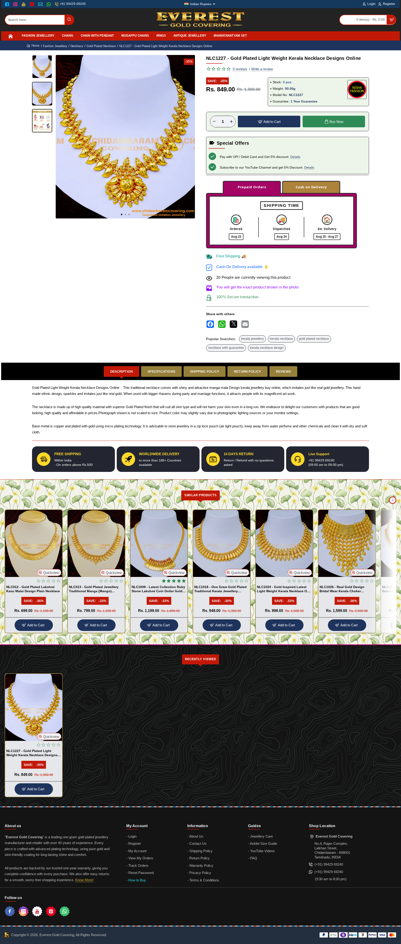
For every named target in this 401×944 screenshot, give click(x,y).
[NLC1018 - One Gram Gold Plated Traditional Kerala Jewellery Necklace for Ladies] (221, 543)
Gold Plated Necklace (101, 46)
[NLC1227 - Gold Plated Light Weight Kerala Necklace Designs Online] (33, 707)
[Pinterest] (32, 4)
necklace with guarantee (226, 347)
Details (295, 157)
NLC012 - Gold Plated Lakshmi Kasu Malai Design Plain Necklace (33, 589)
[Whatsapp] (64, 911)
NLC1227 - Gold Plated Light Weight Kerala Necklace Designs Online (32, 753)
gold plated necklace (314, 338)
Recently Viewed (200, 659)
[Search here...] (69, 20)
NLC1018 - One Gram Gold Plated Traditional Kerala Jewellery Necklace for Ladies (220, 589)
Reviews (283, 371)
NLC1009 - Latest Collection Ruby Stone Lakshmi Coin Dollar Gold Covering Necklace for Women (158, 589)
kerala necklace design (267, 347)
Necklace (77, 46)
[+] (231, 121)
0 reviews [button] (240, 69)
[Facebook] (8, 4)
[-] (214, 121)
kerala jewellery (252, 338)
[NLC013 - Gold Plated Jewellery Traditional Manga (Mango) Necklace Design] (96, 543)
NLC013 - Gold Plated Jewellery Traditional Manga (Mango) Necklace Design (94, 589)
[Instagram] (16, 4)
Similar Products (200, 495)
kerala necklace (281, 338)
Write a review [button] (262, 69)
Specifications (161, 371)
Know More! (84, 880)
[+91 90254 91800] (49, 4)
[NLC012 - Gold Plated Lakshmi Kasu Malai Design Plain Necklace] (33, 543)
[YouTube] (24, 4)
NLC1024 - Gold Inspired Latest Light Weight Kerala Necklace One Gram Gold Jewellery (284, 589)
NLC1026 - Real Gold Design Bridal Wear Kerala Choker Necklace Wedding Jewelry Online (346, 589)
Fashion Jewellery (55, 46)
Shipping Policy (204, 371)
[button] (121, 214)
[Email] (41, 4)
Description (121, 371)
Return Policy (247, 371)
